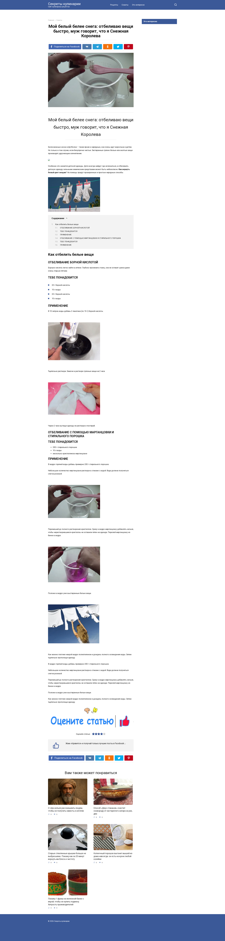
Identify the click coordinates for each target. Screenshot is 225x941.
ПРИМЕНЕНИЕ (65, 235)
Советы (125, 5)
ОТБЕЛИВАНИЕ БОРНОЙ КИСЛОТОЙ (75, 228)
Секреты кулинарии (64, 4)
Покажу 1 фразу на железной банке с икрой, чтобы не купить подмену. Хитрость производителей (66, 902)
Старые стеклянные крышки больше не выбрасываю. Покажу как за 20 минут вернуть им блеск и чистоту (67, 856)
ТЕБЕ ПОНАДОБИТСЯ (68, 231)
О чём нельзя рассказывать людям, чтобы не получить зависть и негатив (66, 809)
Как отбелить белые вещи (66, 224)
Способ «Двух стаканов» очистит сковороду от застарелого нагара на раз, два (113, 811)
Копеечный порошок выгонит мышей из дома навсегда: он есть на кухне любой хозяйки (113, 856)
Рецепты (114, 5)
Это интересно (138, 5)
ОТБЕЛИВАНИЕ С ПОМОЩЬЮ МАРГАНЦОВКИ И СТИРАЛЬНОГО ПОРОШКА (90, 238)
